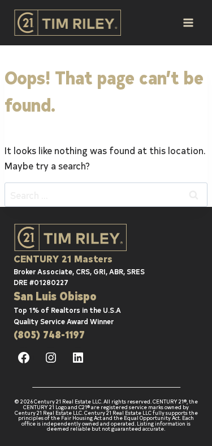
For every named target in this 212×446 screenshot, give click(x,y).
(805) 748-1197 (49, 334)
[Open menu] (188, 22)
